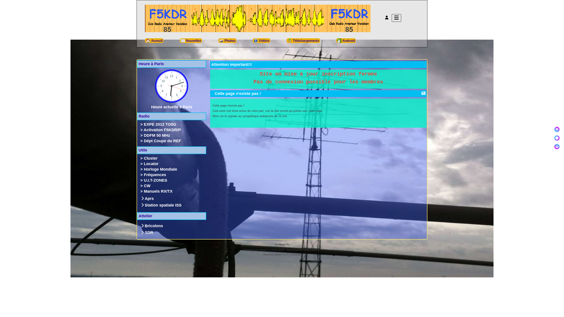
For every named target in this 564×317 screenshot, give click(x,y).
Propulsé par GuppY (256, 249)
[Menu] (396, 18)
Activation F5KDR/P (162, 130)
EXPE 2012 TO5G (160, 124)
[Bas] (557, 146)
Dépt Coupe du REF (162, 141)
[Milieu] (557, 138)
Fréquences (155, 175)
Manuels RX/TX (158, 191)
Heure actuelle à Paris (171, 107)
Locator (151, 164)
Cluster (151, 158)
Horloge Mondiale (160, 169)
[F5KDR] (258, 18)
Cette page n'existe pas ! (238, 93)
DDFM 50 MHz (157, 135)
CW (147, 186)
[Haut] (557, 129)
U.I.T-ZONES (155, 180)
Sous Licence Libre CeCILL (303, 249)
